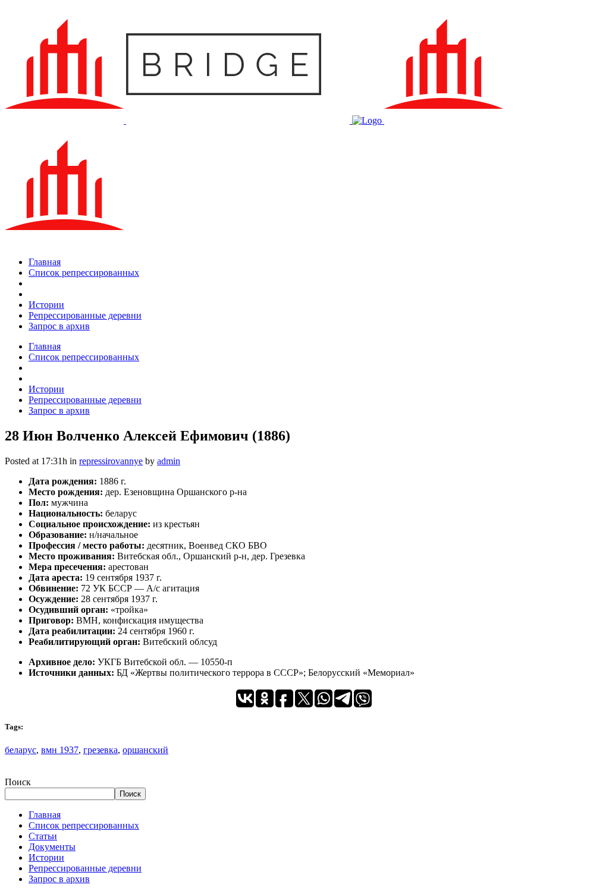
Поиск (18, 782)
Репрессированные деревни (85, 868)
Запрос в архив (59, 879)
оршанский (145, 750)
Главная (45, 815)
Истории (46, 857)
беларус (20, 750)
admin (168, 461)
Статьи (43, 836)
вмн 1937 (60, 750)
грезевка (100, 750)
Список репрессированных (84, 825)
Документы (52, 847)
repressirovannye (111, 461)
